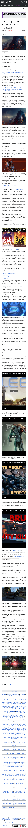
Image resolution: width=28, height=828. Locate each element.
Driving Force (23, 729)
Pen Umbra (22, 757)
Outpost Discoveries (20, 753)
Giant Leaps (5, 710)
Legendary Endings (18, 766)
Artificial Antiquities (6, 706)
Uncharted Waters (5, 717)
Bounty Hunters (20, 737)
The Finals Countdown (17, 732)
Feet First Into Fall (12, 799)
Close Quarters (8, 727)
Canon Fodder (13, 691)
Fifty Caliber (21, 716)
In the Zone (9, 708)
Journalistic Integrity (18, 728)
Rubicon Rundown (10, 774)
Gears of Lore (12, 753)
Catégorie (4, 807)
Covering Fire (4, 788)
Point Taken (14, 758)
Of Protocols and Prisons (19, 770)
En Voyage (18, 742)
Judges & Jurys (9, 724)
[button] (2, 8)
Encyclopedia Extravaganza (7, 773)
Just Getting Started (6, 699)
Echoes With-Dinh (5, 780)
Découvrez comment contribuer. (14, 17)
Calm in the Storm (7, 749)
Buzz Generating (19, 730)
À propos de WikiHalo (16, 822)
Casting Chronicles (13, 803)
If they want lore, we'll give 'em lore (15, 788)
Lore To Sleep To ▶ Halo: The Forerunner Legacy (13, 373)
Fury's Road (11, 725)
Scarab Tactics (15, 708)
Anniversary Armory (10, 766)
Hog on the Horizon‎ (10, 734)
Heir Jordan (6, 753)
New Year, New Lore (7, 779)
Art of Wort (22, 762)
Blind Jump (9, 694)
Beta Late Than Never (7, 701)
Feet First (4, 694)
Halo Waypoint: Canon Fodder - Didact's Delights (13, 686)
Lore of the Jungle (19, 771)
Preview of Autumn (15, 733)
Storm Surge (22, 724)
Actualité (3, 5)
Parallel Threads (15, 763)
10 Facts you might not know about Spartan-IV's (13, 462)
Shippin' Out (11, 770)
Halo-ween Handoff (6, 737)
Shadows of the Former (7, 757)
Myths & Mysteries (7, 765)
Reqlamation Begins (7, 716)
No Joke (13, 727)
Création (25, 5)
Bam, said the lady (14, 699)
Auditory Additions (21, 775)
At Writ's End (10, 695)
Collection (10, 5)
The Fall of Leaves (8, 736)
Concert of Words (22, 782)
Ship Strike (12, 780)
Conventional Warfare (14, 707)
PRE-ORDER (8, 185)
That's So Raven (20, 749)
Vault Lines (5, 276)
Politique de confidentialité (6, 822)
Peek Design (16, 762)
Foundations (5, 770)
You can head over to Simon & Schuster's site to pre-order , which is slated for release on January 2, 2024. (13, 89)
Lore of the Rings (18, 710)
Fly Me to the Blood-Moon (19, 783)
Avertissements (4, 825)
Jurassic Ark (18, 711)
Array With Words (22, 699)
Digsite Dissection (9, 782)
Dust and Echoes (15, 694)
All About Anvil (10, 791)
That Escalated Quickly (11, 702)
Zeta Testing (21, 765)
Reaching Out (22, 708)
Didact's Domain (15, 779)
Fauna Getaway (15, 716)
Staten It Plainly (18, 717)
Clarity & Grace (13, 703)
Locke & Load (21, 715)
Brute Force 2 (13, 737)
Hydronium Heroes (22, 706)
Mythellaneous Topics (12, 719)
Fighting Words (5, 725)
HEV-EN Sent (6, 707)
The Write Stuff (10, 729)
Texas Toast (19, 703)
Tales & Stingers (17, 729)
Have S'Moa (19, 701)
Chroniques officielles (11, 807)
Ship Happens (11, 710)
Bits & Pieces (11, 728)
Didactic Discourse (6, 790)
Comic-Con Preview (8, 732)
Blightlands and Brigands (12, 792)
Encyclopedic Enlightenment (9, 771)
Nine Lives (7, 703)
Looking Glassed (19, 727)
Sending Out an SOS (14, 715)
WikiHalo (18, 5)
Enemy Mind (5, 275)
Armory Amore (20, 723)
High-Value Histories (19, 774)
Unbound (5, 278)
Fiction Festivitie (14, 784)
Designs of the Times (18, 714)
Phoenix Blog (21, 779)
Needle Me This (16, 724)
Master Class (21, 763)
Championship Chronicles (8, 783)
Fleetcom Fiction (17, 791)
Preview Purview (15, 765)
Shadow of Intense (9, 712)
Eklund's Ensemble (18, 773)
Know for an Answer (11, 711)
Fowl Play (12, 717)
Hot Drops (11, 762)
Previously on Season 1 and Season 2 (14, 271)
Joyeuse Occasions (21, 799)
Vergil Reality (22, 694)
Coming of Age (21, 792)
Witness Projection (14, 706)
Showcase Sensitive (7, 763)
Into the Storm (16, 736)
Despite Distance (16, 757)
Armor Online (5, 762)
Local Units (5, 730)
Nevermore (14, 749)
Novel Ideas (18, 702)
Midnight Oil (19, 803)
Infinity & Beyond (17, 712)
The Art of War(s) (6, 742)
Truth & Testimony (9, 714)
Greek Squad (14, 723)
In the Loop (14, 701)
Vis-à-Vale (16, 782)
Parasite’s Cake (5, 803)
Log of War (13, 742)
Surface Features (11, 730)
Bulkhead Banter (18, 725)
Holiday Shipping (20, 719)
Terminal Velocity (17, 695)
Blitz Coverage (22, 736)
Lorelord (24, 788)
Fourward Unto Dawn (13, 775)
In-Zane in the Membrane (16, 790)
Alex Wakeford (5, 51)
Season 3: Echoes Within (8, 273)
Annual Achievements (6, 723)
